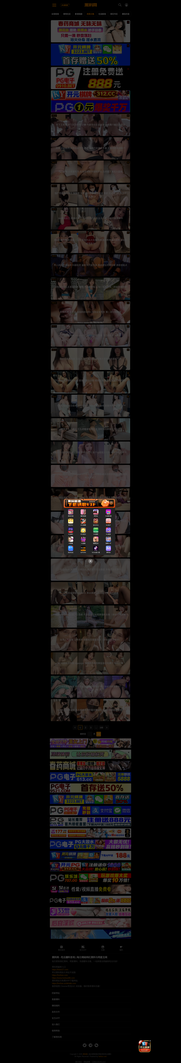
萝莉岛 (108, 552)
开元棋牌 (83, 525)
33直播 (71, 543)
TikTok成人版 (96, 552)
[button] (142, 1051)
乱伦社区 (70, 552)
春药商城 (83, 516)
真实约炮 (70, 516)
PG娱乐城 (108, 516)
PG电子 (108, 525)
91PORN (83, 552)
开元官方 (83, 534)
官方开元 (96, 525)
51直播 (83, 543)
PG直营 (95, 534)
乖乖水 (96, 516)
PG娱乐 (70, 534)
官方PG (70, 525)
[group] (145, 1046)
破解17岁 (108, 543)
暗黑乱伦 (96, 543)
